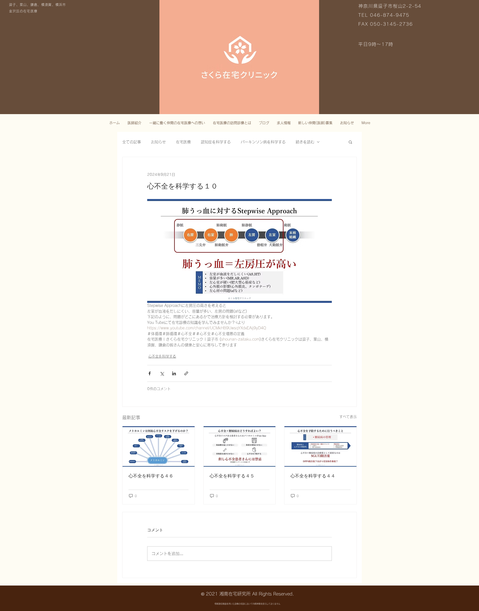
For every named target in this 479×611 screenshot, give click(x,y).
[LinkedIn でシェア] (174, 373)
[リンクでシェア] (186, 373)
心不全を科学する (162, 356)
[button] (350, 142)
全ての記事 (131, 142)
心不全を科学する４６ (150, 475)
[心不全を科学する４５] (240, 446)
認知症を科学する (216, 142)
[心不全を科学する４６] (158, 446)
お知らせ (158, 142)
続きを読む (305, 142)
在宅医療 (183, 142)
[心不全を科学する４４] (320, 446)
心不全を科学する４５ (232, 475)
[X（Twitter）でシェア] (161, 373)
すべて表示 (348, 416)
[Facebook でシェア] (149, 373)
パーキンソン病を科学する (263, 142)
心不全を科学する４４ (312, 475)
